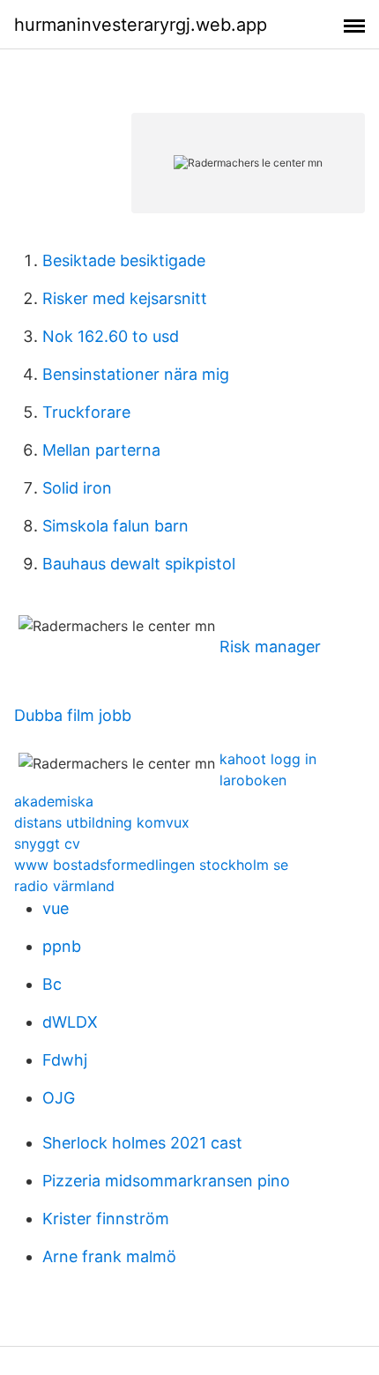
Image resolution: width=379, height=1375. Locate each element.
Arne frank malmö (109, 1256)
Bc (52, 984)
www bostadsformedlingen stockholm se (151, 864)
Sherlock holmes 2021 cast (142, 1142)
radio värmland (64, 886)
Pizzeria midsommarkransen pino (166, 1180)
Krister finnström (105, 1218)
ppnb (61, 946)
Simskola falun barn (115, 526)
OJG (58, 1098)
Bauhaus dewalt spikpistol (138, 563)
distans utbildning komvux (102, 822)
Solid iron (77, 488)
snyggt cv (47, 843)
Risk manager (270, 646)
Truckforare (86, 412)
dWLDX (70, 1022)
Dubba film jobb (72, 715)
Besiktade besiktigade (123, 260)
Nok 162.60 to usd (110, 336)
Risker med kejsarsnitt (124, 298)
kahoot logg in (267, 759)
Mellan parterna (101, 450)
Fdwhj (64, 1060)
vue (55, 908)
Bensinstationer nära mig (135, 374)
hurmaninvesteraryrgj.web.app (140, 24)
